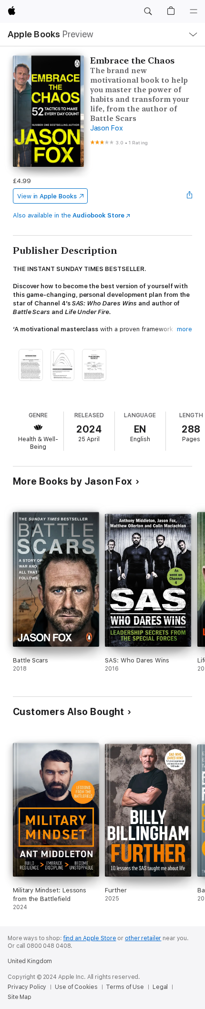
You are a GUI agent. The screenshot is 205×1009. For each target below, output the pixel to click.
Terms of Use (125, 987)
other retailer (143, 938)
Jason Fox (106, 128)
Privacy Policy (27, 987)
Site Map (19, 997)
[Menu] (193, 11)
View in (47, 196)
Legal (160, 987)
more (184, 329)
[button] (147, 11)
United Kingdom (30, 961)
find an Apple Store (89, 938)
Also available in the (68, 215)
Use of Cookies (76, 987)
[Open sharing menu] (189, 196)
